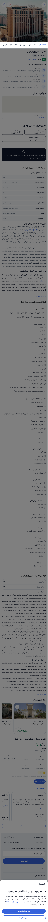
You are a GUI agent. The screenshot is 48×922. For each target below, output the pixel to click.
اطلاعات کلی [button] (42, 45)
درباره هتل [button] (23, 45)
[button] (24, 461)
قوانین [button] (5, 45)
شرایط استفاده (10, 902)
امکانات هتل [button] (13, 45)
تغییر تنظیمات (23, 918)
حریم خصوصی (21, 902)
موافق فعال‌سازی (24, 911)
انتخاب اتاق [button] (32, 45)
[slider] (24, 880)
